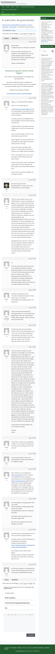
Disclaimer (7, 647)
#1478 (34, 564)
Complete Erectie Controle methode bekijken (19, 93)
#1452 (34, 438)
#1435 (34, 195)
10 (31, 35)
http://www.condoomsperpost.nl (22, 109)
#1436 (34, 258)
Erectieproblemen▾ (6, 14)
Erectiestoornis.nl (8, 2)
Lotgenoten (5, 27)
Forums (30, 25)
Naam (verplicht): (10, 598)
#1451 (34, 346)
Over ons (25, 647)
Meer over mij (44, 41)
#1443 (34, 325)
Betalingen (47, 647)
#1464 (34, 469)
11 (33, 35)
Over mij (30, 647)
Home (3, 6)
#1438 (34, 290)
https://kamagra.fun (17, 475)
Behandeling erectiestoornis (9, 9)
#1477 (34, 529)
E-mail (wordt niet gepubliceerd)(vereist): (17, 603)
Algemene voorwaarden (38, 647)
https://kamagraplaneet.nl (19, 481)
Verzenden (31, 635)
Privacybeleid (13, 647)
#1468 (34, 498)
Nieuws (8, 6)
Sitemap (19, 647)
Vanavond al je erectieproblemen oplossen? (14, 25)
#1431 (34, 179)
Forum (12, 6)
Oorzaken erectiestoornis (27, 6)
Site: (6, 608)
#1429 (34, 41)
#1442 (34, 307)
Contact (6, 649)
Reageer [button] (30, 41)
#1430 (34, 98)
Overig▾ (13, 14)
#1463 (34, 453)
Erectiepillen (12, 27)
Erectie (17, 6)
